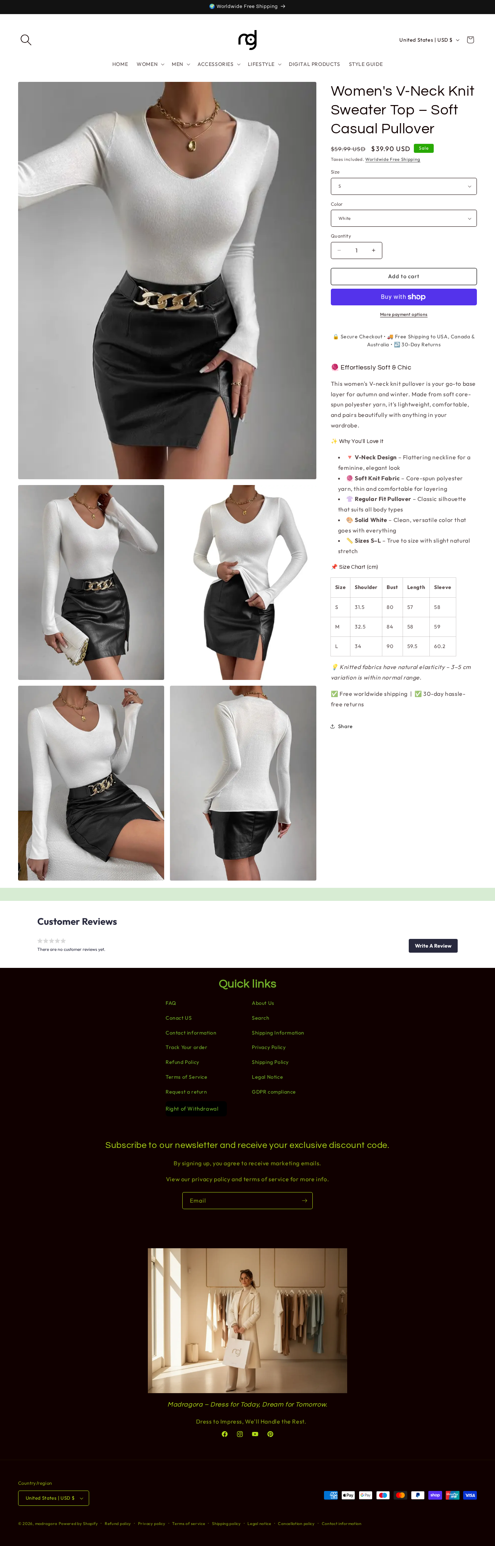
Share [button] (345, 726)
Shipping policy (226, 1523)
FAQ (171, 1003)
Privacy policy (152, 1523)
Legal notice (259, 1523)
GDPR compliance (274, 1092)
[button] (26, 40)
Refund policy (118, 1523)
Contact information (191, 1032)
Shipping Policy (270, 1062)
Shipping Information (278, 1032)
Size (335, 172)
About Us (263, 1003)
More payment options (404, 314)
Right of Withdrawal (192, 1108)
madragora (46, 1523)
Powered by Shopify (78, 1523)
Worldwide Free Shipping (392, 159)
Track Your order (187, 1047)
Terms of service (188, 1523)
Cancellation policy (296, 1523)
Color (337, 204)
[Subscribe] (304, 1200)
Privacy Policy (269, 1047)
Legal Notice (267, 1077)
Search (261, 1018)
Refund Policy (182, 1062)
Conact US (179, 1018)
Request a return (186, 1092)
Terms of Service (187, 1077)
